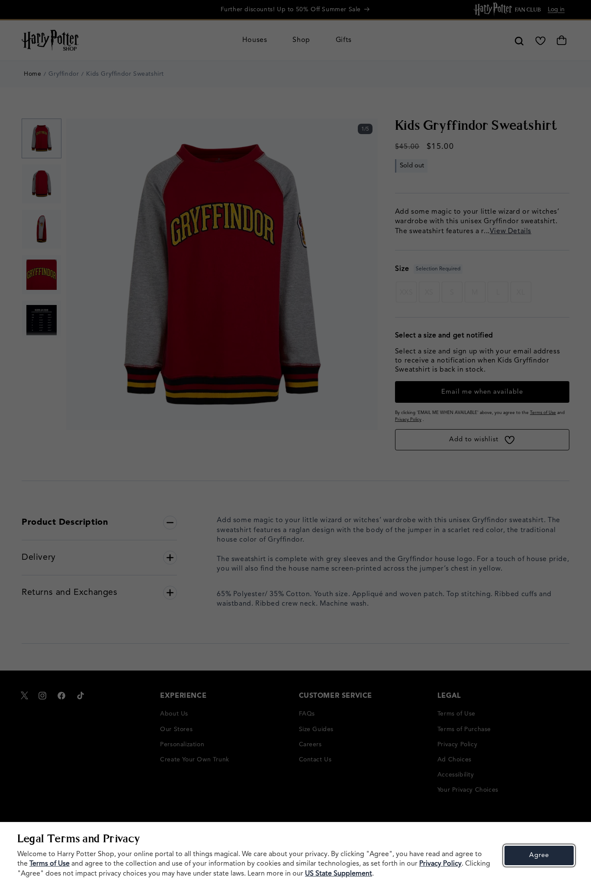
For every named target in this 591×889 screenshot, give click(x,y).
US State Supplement (338, 873)
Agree (539, 855)
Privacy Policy (440, 863)
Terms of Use (49, 863)
